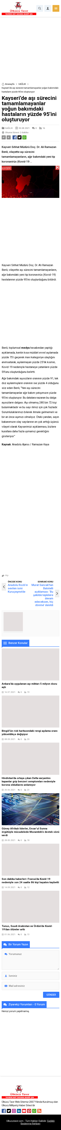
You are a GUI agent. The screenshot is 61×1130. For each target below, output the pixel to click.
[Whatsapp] (34, 1111)
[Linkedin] (19, 1111)
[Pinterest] (29, 1111)
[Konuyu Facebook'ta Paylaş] (15, 137)
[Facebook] (4, 1111)
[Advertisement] (30, 51)
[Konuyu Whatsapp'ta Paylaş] (24, 137)
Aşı (6, 575)
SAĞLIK (22, 84)
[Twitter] (9, 1111)
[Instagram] (14, 1111)
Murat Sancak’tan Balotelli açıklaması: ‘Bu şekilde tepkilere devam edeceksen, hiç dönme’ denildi (42, 595)
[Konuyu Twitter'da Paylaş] (19, 137)
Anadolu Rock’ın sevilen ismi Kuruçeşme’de (18, 588)
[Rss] (39, 1111)
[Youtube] (24, 1111)
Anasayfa (9, 84)
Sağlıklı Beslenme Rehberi (38, 1122)
